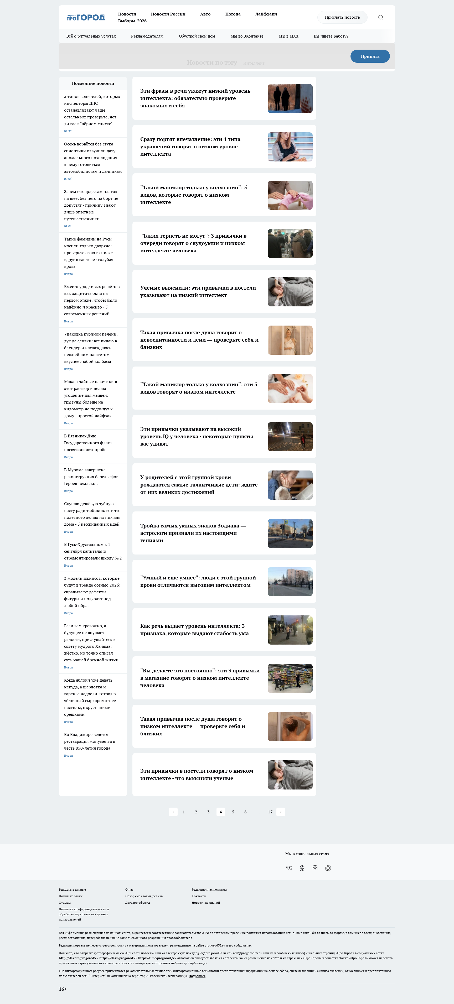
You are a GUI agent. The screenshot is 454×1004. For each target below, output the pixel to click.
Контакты (199, 896)
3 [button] (208, 811)
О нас (129, 889)
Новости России (168, 14)
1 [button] (184, 811)
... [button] (258, 811)
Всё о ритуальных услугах (91, 36)
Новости (127, 14)
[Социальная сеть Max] (328, 868)
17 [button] (270, 811)
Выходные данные (72, 889)
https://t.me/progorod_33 (157, 958)
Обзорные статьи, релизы (144, 896)
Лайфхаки (266, 14)
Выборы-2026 (132, 20)
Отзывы (65, 902)
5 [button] (233, 811)
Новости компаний (206, 902)
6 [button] (245, 811)
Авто (205, 14)
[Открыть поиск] (380, 17)
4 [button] (221, 811)
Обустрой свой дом (197, 36)
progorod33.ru (215, 945)
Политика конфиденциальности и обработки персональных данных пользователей (84, 914)
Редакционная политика (209, 889)
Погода (233, 14)
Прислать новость (342, 17)
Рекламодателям (147, 36)
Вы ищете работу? (331, 36)
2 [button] (196, 811)
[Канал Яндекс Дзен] (315, 868)
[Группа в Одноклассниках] (301, 868)
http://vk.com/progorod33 (78, 958)
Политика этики (70, 896)
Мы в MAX (288, 36)
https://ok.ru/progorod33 (118, 958)
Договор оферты (137, 902)
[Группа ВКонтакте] (288, 868)
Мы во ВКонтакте (247, 36)
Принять (370, 56)
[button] (173, 812)
